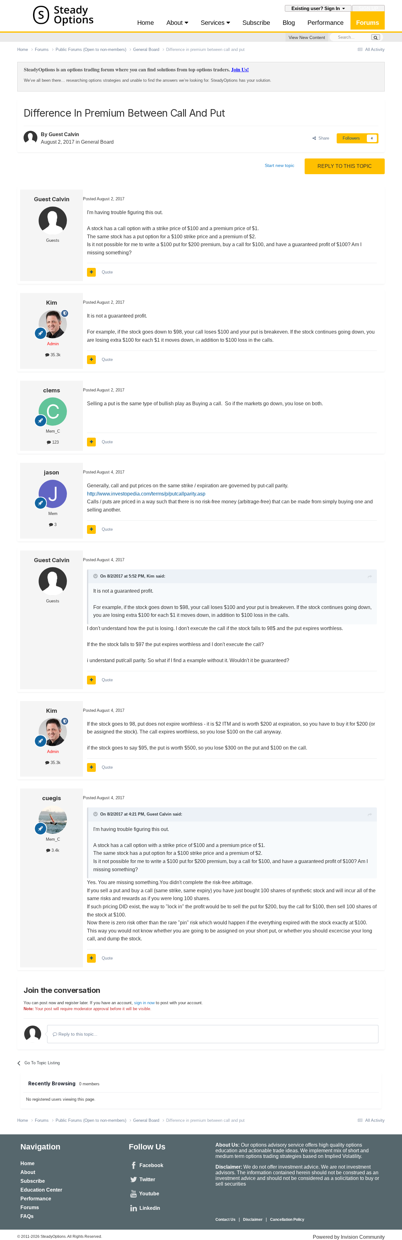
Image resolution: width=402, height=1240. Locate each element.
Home (145, 22)
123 (55, 442)
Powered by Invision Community (349, 1237)
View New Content (307, 37)
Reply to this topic (345, 166)
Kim (51, 302)
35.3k (55, 354)
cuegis (51, 798)
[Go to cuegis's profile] (53, 819)
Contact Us (225, 1219)
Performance (325, 22)
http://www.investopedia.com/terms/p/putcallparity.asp (146, 493)
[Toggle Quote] (96, 575)
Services (213, 22)
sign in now (144, 1002)
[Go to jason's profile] (53, 494)
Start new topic (279, 165)
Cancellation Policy (287, 1219)
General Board (97, 142)
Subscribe (256, 22)
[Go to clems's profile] (53, 411)
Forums (367, 22)
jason (51, 472)
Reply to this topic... (77, 1034)
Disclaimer (253, 1219)
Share (322, 138)
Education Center (41, 1190)
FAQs (27, 1216)
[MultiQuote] (91, 272)
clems (51, 390)
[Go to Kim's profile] (53, 324)
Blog (289, 22)
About (175, 22)
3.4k (54, 850)
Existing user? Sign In (316, 8)
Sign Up (368, 8)
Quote (107, 272)
